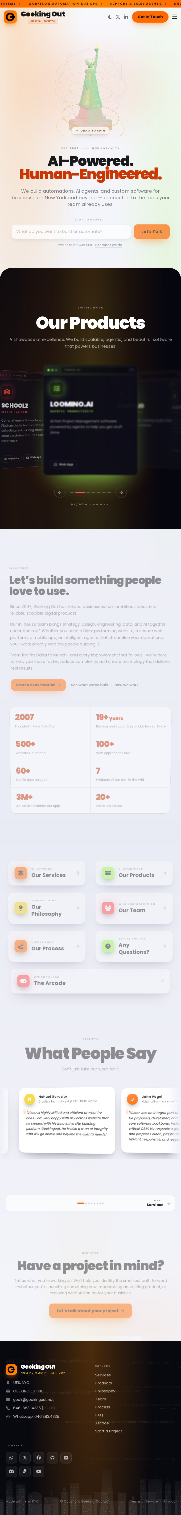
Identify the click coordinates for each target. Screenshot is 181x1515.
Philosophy (105, 1391)
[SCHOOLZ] (77, 492)
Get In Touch (150, 17)
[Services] (86, 1203)
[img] (90, 87)
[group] (90, 420)
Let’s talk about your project (87, 1308)
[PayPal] (25, 1471)
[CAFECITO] (72, 492)
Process (102, 1407)
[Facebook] (38, 1457)
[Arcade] (103, 1203)
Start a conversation (33, 681)
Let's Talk (151, 231)
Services (103, 1375)
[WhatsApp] (11, 1457)
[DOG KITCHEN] (109, 492)
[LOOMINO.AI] (82, 492)
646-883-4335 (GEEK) (34, 1408)
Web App (15, 458)
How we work (127, 681)
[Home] (80, 1203)
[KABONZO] (98, 492)
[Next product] (121, 492)
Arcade (102, 1423)
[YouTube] (38, 1471)
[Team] (94, 1203)
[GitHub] (52, 1457)
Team (100, 1399)
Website (64, 464)
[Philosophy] (91, 1203)
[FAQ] (100, 1203)
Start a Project (108, 1431)
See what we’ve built (89, 681)
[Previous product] (60, 492)
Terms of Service (144, 1501)
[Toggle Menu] (174, 17)
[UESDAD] (104, 492)
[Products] (89, 1203)
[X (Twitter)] (117, 17)
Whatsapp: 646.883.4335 (36, 1416)
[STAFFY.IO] (90, 492)
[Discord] (11, 1471)
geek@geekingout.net (33, 1399)
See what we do (108, 244)
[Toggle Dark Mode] (110, 17)
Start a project (91, 218)
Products (103, 1383)
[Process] (97, 1203)
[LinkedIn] (126, 17)
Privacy (169, 1501)
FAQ (99, 1415)
